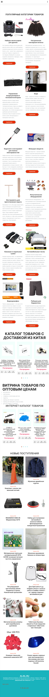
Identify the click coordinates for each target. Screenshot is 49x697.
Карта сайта (5, 684)
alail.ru (24, 676)
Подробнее (9, 63)
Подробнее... (7, 356)
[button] (21, 446)
